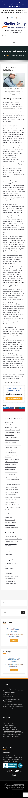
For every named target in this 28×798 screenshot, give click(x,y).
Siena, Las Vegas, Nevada (12, 479)
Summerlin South (10, 581)
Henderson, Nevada (10, 522)
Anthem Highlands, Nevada (12, 430)
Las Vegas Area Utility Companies (11, 544)
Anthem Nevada (9, 425)
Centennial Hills (9, 435)
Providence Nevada (10, 467)
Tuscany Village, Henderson (12, 507)
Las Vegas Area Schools (11, 541)
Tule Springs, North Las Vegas (13, 504)
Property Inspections (10, 727)
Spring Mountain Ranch (11, 492)
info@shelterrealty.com (16, 30)
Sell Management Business (11, 736)
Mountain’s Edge (9, 568)
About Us (7, 722)
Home (7, 55)
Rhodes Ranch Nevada (11, 472)
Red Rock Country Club (11, 576)
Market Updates (7, 12)
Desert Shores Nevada (11, 437)
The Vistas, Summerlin (11, 502)
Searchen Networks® (17, 789)
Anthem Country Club (11, 427)
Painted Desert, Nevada (11, 462)
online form (12, 602)
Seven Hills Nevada (10, 474)
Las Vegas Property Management (13, 732)
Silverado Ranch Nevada (11, 482)
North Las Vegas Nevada (11, 527)
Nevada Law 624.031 (17, 282)
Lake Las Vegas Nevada (11, 450)
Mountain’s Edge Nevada (12, 459)
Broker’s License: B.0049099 (15, 32)
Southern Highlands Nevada (13, 484)
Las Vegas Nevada (10, 525)
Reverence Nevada (10, 469)
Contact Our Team (9, 738)
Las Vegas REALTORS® (11, 761)
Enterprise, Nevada (10, 520)
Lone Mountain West (10, 563)
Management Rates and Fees (12, 734)
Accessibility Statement (18, 785)
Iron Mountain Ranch (11, 447)
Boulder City (8, 517)
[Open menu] (14, 42)
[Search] (23, 612)
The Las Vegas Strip (10, 536)
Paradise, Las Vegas (10, 464)
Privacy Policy (7, 785)
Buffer (16, 407)
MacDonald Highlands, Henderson (11, 456)
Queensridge (8, 573)
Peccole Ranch (9, 571)
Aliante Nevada (9, 422)
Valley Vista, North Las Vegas (13, 509)
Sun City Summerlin (10, 583)
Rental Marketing (9, 724)
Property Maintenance (10, 729)
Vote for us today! (14, 6)
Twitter (5, 407)
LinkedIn (22, 407)
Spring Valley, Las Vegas (11, 489)
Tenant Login (21, 10)
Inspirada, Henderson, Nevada (13, 445)
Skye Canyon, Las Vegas (11, 477)
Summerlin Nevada (10, 494)
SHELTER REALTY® (19, 784)
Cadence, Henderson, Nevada (13, 432)
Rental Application (10, 10)
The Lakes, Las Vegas (10, 499)
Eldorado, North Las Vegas (12, 440)
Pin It (14, 410)
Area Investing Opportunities (12, 731)
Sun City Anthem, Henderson (13, 497)
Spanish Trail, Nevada (11, 487)
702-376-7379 (23, 12)
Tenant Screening (9, 725)
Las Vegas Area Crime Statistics (13, 539)
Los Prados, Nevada (10, 452)
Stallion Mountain (10, 578)
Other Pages (8, 554)
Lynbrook (7, 566)
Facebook (11, 407)
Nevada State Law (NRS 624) (13, 382)
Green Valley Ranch (10, 442)
